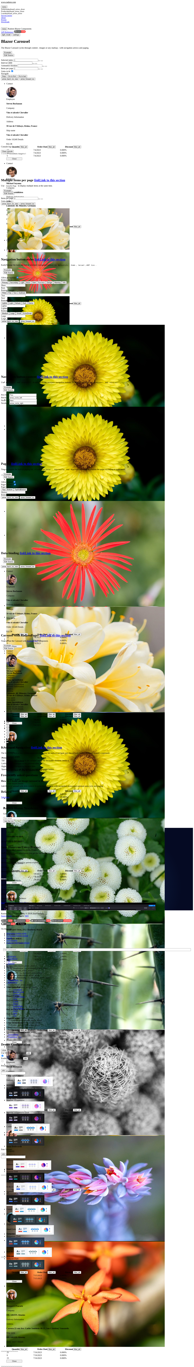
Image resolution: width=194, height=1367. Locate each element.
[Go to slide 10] (21, 1366)
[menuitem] (97, 9)
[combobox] (14, 286)
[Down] (42, 60)
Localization (14, 980)
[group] (37, 229)
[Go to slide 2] (4, 1175)
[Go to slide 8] (17, 1175)
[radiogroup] (97, 282)
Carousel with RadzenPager (18, 943)
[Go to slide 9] (19, 1366)
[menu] (97, 996)
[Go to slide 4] (8, 1175)
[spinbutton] (26, 60)
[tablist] (97, 54)
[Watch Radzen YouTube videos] (8, 924)
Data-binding (11, 940)
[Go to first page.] (7, 721)
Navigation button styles (16, 933)
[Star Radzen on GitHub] (7, 921)
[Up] (39, 60)
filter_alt (24, 716)
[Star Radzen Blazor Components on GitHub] (20, 32)
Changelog (13, 1037)
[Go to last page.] (7, 742)
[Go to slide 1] (2, 1175)
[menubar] (97, 14)
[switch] (12, 71)
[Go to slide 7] (15, 1175)
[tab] (7, 52)
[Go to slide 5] (11, 1175)
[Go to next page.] (7, 740)
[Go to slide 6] (13, 1175)
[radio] (5, 282)
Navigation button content (17, 936)
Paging (9, 938)
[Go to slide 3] (6, 1175)
